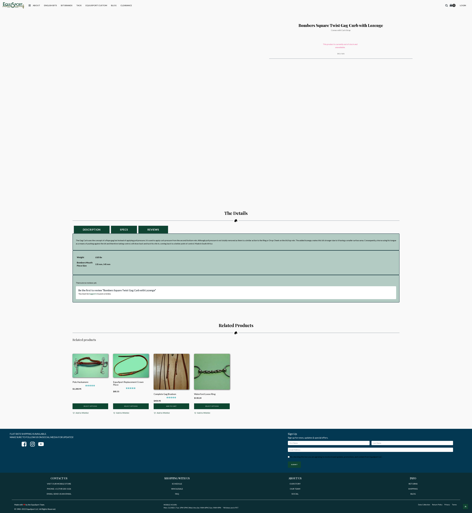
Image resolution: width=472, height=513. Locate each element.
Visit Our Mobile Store (59, 484)
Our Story (295, 484)
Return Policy (437, 505)
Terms (454, 505)
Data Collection (424, 505)
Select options (90, 406)
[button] (81, 413)
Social (295, 494)
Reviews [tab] (153, 229)
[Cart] (452, 5)
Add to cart (171, 406)
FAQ (177, 494)
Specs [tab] (124, 229)
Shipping (413, 489)
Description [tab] (92, 229)
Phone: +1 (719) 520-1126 (59, 489)
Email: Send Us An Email (59, 494)
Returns (413, 484)
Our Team (295, 489)
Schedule (177, 484)
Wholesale (177, 489)
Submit (294, 464)
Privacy (447, 505)
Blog (413, 494)
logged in (93, 294)
